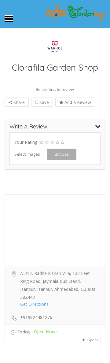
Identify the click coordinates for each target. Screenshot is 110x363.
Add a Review (77, 102)
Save (43, 102)
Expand (92, 340)
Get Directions (34, 304)
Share (18, 102)
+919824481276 (36, 317)
